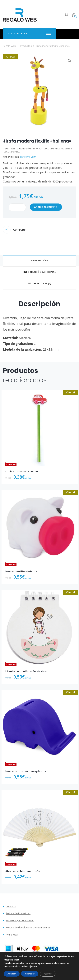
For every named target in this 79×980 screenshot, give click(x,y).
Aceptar (11, 973)
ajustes (33, 966)
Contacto (11, 906)
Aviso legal (12, 934)
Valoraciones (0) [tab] (39, 283)
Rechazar (30, 973)
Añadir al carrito (46, 207)
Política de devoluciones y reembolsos (28, 927)
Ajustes (48, 973)
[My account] (66, 15)
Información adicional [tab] (39, 272)
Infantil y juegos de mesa (46, 148)
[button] (69, 60)
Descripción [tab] (39, 260)
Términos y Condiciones (20, 920)
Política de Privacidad (18, 913)
